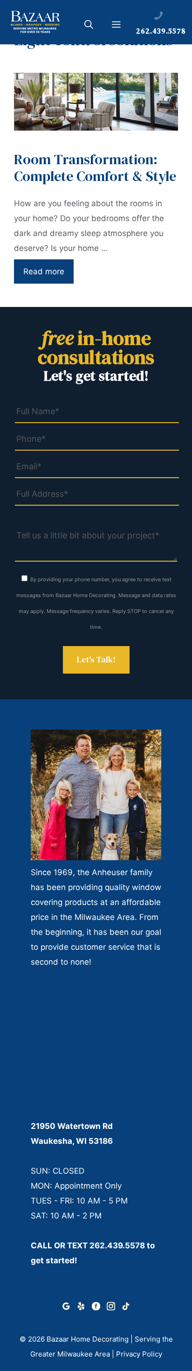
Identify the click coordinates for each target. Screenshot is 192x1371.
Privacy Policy (139, 1354)
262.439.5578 (117, 1245)
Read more (43, 271)
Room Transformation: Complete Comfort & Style (95, 168)
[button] (89, 26)
